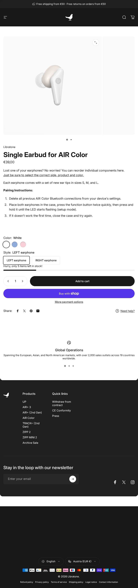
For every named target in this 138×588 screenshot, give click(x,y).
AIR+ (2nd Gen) (32, 412)
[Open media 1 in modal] (95, 42)
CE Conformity (61, 410)
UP (24, 401)
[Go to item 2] (71, 140)
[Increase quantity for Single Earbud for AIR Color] (23, 281)
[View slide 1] (65, 366)
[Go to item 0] (67, 140)
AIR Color (28, 418)
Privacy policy (42, 582)
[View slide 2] (69, 366)
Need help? (127, 311)
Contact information (108, 582)
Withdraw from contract (61, 403)
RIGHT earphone (46, 260)
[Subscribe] (72, 479)
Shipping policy (76, 582)
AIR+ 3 (27, 407)
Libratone (9, 147)
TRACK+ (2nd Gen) (31, 425)
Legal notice (91, 582)
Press (55, 416)
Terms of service (59, 582)
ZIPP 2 (27, 432)
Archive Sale (30, 442)
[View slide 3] (73, 366)
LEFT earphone (16, 260)
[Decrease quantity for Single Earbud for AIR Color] (7, 281)
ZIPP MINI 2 (30, 437)
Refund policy (26, 582)
